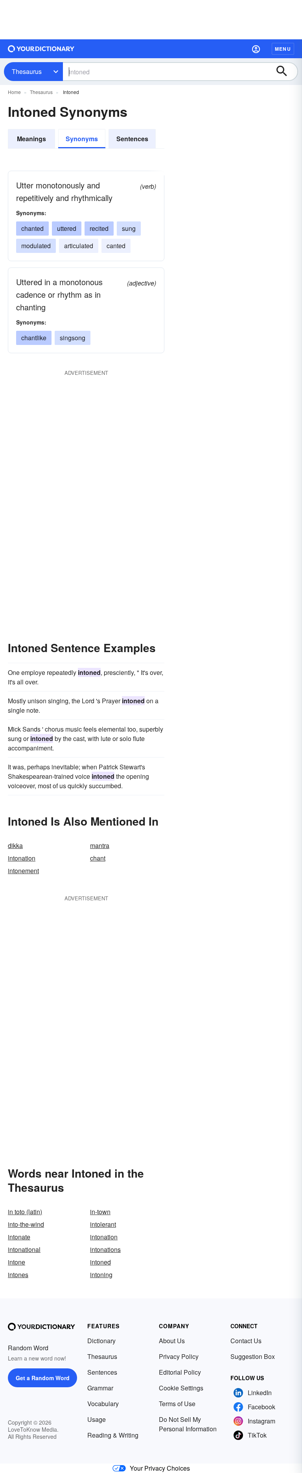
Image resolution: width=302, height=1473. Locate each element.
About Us (172, 1340)
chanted (32, 228)
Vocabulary (103, 1403)
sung (129, 228)
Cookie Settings (181, 1387)
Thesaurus (27, 71)
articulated (78, 245)
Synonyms (82, 138)
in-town (100, 1211)
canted (116, 245)
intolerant (103, 1224)
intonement (23, 870)
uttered (66, 228)
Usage (96, 1419)
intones (18, 1274)
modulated (36, 245)
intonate (19, 1236)
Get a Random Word (43, 1378)
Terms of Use (177, 1403)
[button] (256, 49)
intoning (101, 1274)
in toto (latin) (25, 1211)
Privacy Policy (179, 1356)
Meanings (31, 138)
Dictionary (101, 1340)
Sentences (132, 138)
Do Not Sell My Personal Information (188, 1424)
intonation (21, 858)
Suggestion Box (252, 1356)
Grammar (100, 1387)
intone (16, 1262)
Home (14, 91)
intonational (24, 1249)
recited (99, 228)
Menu (283, 48)
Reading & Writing (112, 1435)
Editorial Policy (180, 1372)
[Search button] (285, 71)
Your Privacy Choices (160, 1468)
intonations (105, 1249)
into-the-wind (26, 1224)
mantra (99, 845)
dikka (15, 845)
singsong (72, 337)
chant (97, 858)
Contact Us (245, 1340)
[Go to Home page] (41, 48)
